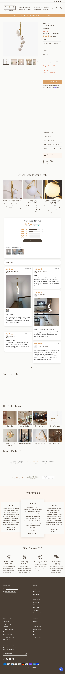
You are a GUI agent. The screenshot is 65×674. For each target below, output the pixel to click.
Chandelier (36, 597)
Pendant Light (36, 599)
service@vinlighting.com (12, 588)
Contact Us (45, 9)
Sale (29, 9)
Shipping (45, 33)
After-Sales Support (8, 639)
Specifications (50, 140)
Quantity (47, 54)
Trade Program (37, 626)
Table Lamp (36, 610)
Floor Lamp (36, 607)
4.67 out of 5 (36, 224)
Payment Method (7, 631)
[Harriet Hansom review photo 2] (8, 310)
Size (44, 39)
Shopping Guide (37, 629)
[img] (9, 269)
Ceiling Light (36, 602)
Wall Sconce (36, 605)
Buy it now (52, 81)
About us (35, 621)
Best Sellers (36, 7)
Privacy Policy (6, 621)
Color (45, 47)
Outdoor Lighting (37, 612)
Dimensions (48, 136)
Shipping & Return (51, 144)
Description (49, 132)
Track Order (37, 9)
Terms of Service (7, 634)
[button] (47, 36)
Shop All (21, 7)
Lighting (27, 7)
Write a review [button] (32, 241)
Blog (34, 631)
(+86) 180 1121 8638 (10, 591)
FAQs (34, 634)
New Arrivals (45, 7)
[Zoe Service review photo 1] (46, 312)
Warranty (5, 626)
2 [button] (31, 367)
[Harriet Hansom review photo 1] (18, 291)
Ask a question (50, 148)
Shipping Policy (7, 624)
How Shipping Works (8, 637)
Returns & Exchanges (8, 629)
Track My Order (37, 637)
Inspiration (22, 9)
